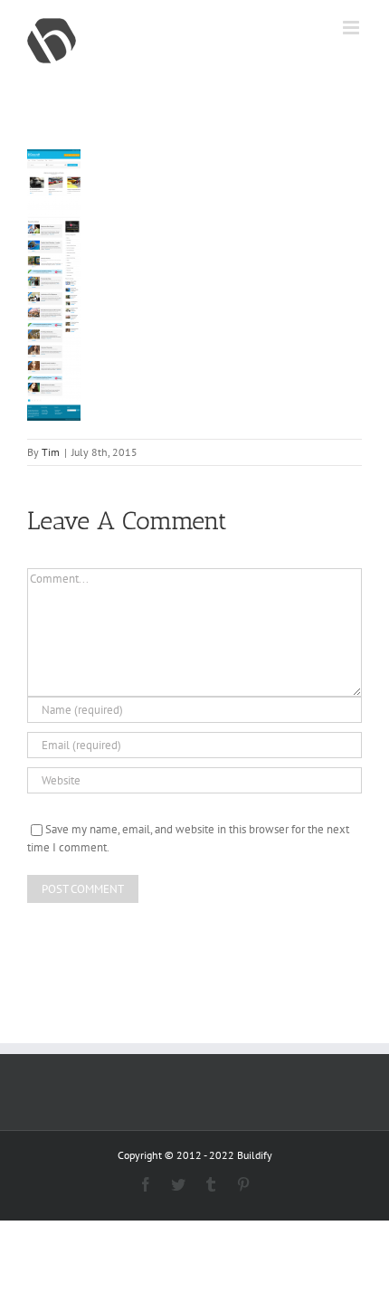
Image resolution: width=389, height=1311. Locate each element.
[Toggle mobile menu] (352, 27)
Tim (51, 452)
